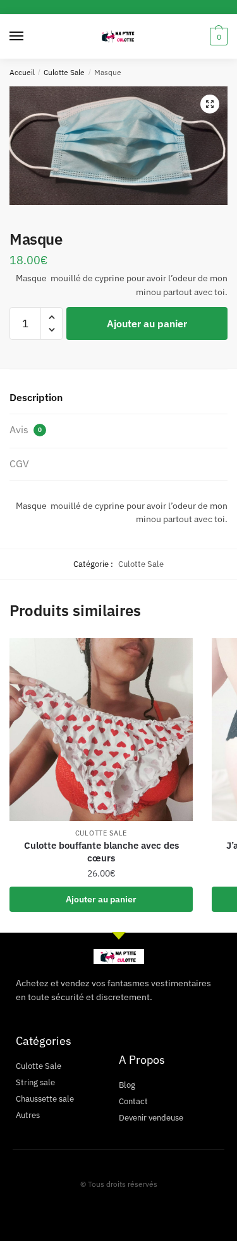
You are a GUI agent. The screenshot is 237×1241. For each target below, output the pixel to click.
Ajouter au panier (147, 323)
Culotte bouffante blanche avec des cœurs (101, 851)
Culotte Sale (64, 72)
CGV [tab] (19, 463)
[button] (209, 104)
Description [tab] (36, 397)
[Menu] (28, 36)
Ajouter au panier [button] (101, 899)
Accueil (22, 72)
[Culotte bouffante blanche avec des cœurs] (101, 729)
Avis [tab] (25, 429)
